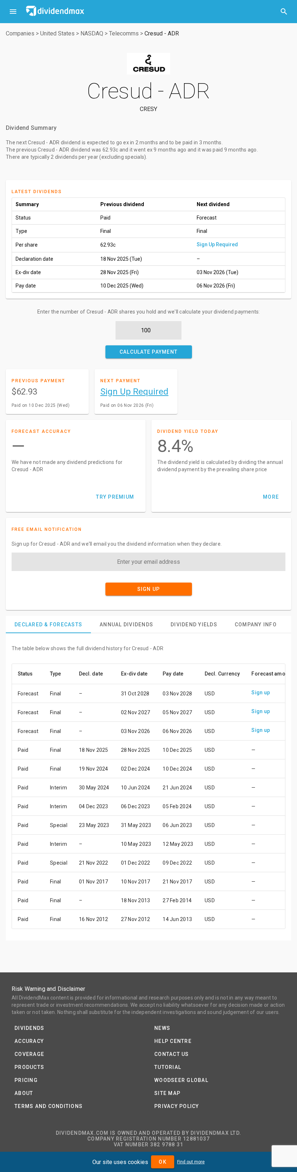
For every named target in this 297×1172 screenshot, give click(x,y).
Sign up (260, 692)
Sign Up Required (217, 244)
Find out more (191, 1161)
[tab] (48, 624)
